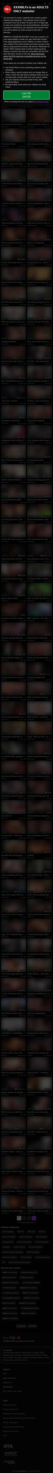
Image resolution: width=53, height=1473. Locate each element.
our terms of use (41, 101)
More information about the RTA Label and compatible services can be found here (24, 56)
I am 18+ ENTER (26, 95)
